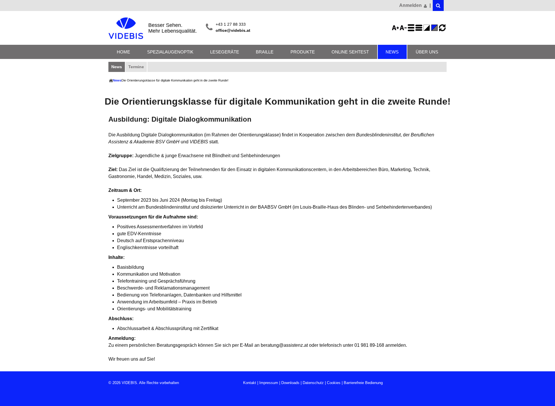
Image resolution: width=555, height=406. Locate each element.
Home (123, 51)
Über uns (427, 51)
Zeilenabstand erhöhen (411, 27)
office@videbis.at (233, 30)
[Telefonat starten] (209, 27)
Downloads (290, 383)
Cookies (334, 383)
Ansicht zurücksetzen (442, 27)
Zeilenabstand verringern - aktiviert (419, 27)
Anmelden (411, 5)
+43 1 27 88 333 (231, 24)
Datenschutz (313, 383)
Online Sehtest (350, 51)
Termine (136, 66)
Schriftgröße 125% (396, 27)
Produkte (303, 51)
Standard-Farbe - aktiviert (435, 27)
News (392, 51)
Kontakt (249, 383)
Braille (264, 51)
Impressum (268, 383)
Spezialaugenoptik (170, 51)
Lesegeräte (224, 51)
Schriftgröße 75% (404, 27)
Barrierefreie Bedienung (363, 383)
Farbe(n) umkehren (427, 27)
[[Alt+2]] (438, 5)
